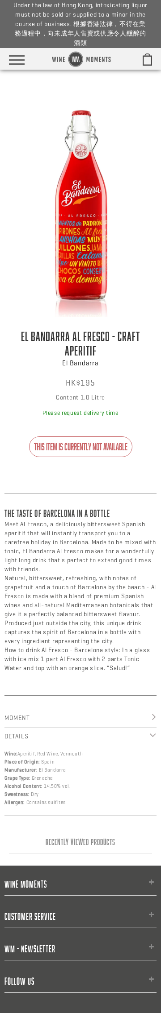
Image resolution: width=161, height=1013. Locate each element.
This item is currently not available (80, 446)
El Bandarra (80, 363)
